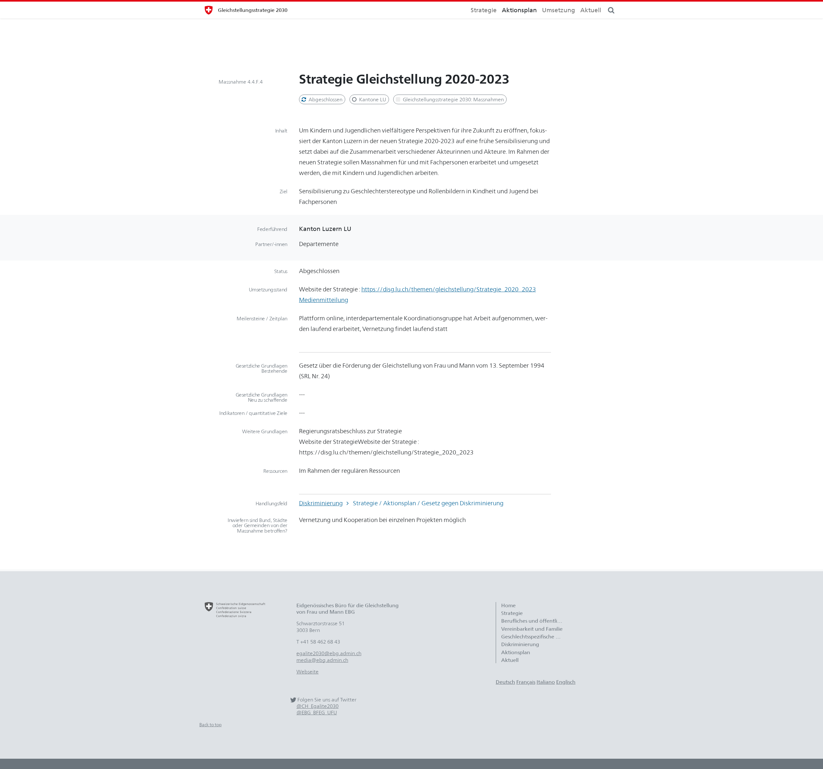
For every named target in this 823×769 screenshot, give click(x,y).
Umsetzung (558, 10)
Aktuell (590, 10)
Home (508, 605)
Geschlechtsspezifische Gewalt (534, 636)
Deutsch (505, 682)
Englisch (565, 682)
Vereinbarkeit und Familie (532, 629)
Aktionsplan (519, 10)
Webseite (307, 671)
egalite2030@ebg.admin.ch (328, 653)
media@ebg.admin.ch (322, 660)
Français (525, 682)
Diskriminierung (321, 503)
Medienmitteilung (323, 299)
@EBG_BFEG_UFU (316, 712)
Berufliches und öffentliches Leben (534, 621)
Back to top (210, 724)
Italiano (546, 682)
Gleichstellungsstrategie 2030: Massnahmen (453, 99)
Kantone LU (372, 99)
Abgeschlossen (324, 99)
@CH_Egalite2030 (317, 706)
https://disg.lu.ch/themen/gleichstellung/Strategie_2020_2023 (448, 289)
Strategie (484, 10)
